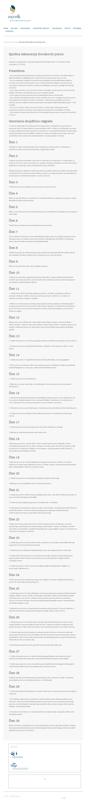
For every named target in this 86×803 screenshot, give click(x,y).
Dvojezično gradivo (41, 28)
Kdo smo (14, 28)
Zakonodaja (57, 28)
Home (5, 28)
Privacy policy (15, 796)
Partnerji (77, 28)
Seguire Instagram (46, 783)
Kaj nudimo (25, 28)
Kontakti (9, 31)
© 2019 (6, 796)
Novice (67, 28)
